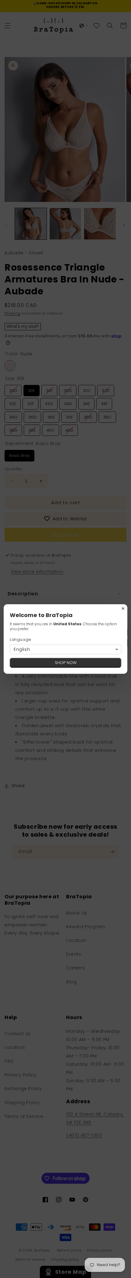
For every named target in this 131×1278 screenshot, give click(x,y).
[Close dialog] (123, 608)
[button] (65, 649)
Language (20, 639)
